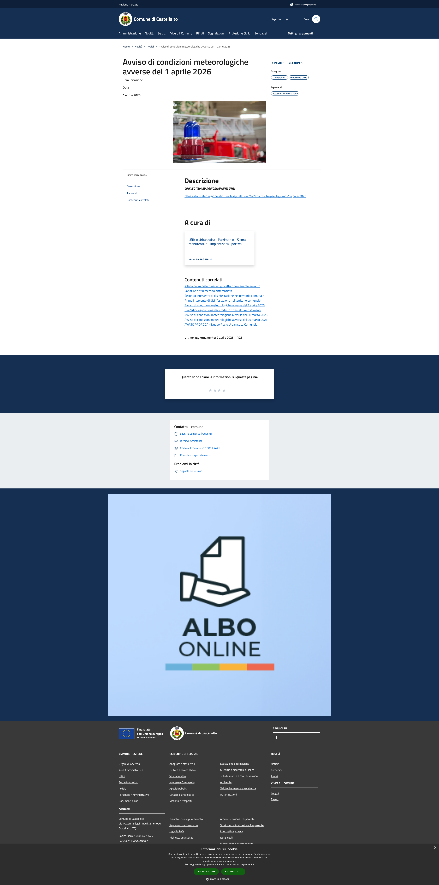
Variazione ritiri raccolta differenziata (208, 291)
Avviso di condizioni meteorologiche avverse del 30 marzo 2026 (226, 315)
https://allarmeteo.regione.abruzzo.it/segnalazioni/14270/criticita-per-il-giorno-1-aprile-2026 (245, 196)
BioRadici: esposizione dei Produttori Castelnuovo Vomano (223, 310)
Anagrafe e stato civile (182, 764)
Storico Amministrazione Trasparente (242, 825)
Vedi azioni (294, 63)
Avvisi (150, 46)
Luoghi (275, 793)
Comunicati (277, 770)
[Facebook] (285, 19)
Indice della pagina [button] (137, 175)
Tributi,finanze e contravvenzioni (239, 776)
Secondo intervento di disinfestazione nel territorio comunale (224, 295)
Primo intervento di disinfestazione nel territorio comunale (222, 300)
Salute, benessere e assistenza (238, 788)
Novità (138, 46)
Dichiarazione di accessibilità (236, 844)
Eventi (274, 799)
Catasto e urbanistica (181, 795)
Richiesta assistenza (181, 837)
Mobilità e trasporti (180, 801)
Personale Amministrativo (134, 795)
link (252, 864)
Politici (123, 788)
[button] (219, 879)
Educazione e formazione (234, 764)
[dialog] (219, 864)
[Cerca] (316, 19)
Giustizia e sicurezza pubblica (237, 770)
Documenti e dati (129, 801)
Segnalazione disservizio (183, 825)
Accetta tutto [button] (206, 871)
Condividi (277, 63)
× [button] (435, 847)
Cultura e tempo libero (182, 770)
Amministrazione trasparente (237, 819)
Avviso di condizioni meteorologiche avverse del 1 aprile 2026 (225, 305)
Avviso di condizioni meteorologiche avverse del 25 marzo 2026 (226, 319)
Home (126, 46)
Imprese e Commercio (181, 782)
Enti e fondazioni (128, 782)
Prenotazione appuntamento (186, 819)
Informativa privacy (231, 831)
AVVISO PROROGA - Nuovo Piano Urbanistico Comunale (221, 324)
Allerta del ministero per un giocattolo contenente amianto (222, 286)
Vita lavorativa (177, 776)
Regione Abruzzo (128, 4)
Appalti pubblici (178, 788)
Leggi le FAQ (176, 831)
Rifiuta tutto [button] (233, 871)
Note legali (226, 837)
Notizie (275, 764)
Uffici (122, 776)
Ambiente (226, 782)
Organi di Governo (129, 764)
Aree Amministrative (131, 770)
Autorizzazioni (228, 794)
